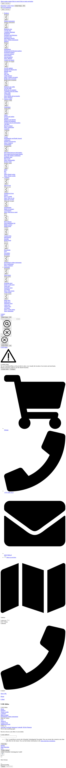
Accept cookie (5, 369)
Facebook (8, 727)
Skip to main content (6, 1)
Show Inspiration (8, 311)
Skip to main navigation (26, 1)
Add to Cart (9, 766)
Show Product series (9, 174)
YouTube (3, 727)
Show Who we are (9, 198)
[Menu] (1, 335)
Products (3, 710)
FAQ (12, 5)
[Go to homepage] (6, 7)
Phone (2, 696)
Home (2, 709)
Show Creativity (8, 143)
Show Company (8, 265)
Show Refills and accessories (12, 96)
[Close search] (19, 319)
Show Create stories (9, 309)
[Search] (17, 319)
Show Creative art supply (11, 77)
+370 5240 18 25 (8, 492)
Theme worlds (5, 712)
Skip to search (16, 1)
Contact (9, 5)
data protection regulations (48, 741)
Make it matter (5, 715)
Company (3, 713)
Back (6, 19)
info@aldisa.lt (8, 555)
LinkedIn (19, 727)
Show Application (9, 127)
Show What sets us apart (10, 212)
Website (6, 430)
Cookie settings (5, 750)
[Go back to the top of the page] (2, 754)
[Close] (1, 763)
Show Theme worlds (9, 176)
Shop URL (4, 693)
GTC (2, 748)
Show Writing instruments (11, 40)
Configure (12, 369)
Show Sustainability (9, 160)
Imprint (3, 745)
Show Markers (8, 58)
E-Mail (2, 699)
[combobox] (9, 319)
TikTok (25, 727)
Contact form (4, 722)
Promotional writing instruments (9, 716)
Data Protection (5, 747)
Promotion (3, 5)
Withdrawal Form (5, 724)
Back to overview (11, 557)
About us (3, 721)
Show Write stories (9, 291)
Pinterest (29, 727)
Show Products (8, 97)
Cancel (3, 766)
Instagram (14, 727)
